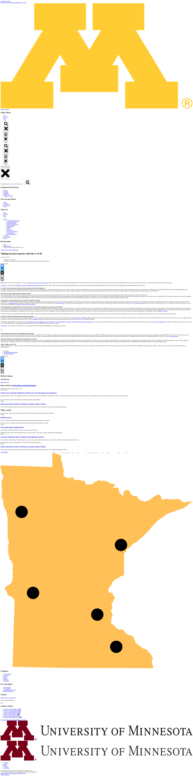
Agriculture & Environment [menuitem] (13, 220)
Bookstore (6, 193)
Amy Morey (3, 285)
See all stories (4, 452)
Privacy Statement (5, 773)
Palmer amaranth (13, 303)
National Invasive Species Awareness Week (38, 282)
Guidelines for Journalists (10, 690)
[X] (96, 272)
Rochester (6, 679)
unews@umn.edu (5, 697)
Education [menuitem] (9, 227)
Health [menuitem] (8, 228)
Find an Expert (7, 687)
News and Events (5, 109)
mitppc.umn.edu (174, 336)
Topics (5, 202)
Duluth (5, 677)
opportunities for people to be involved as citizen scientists (40, 321)
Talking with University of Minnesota (9, 250)
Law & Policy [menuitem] (10, 230)
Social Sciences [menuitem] (10, 233)
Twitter (27, 304)
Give (5, 119)
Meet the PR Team (8, 691)
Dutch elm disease (59, 303)
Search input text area (6, 184)
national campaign (37, 319)
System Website (7, 674)
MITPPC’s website (162, 311)
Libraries (6, 191)
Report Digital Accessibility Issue (18, 773)
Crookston (6, 675)
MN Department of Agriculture (64, 321)
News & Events (7, 246)
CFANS (47, 340)
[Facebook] (96, 266)
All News (6, 203)
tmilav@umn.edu (5, 382)
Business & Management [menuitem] (13, 224)
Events (5, 206)
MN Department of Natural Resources (83, 321)
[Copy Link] (96, 279)
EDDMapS (84, 317)
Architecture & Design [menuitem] (12, 222)
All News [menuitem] (6, 235)
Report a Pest (76, 317)
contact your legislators (159, 321)
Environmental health (9, 353)
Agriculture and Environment (11, 352)
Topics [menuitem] (5, 219)
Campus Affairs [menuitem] (10, 226)
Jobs (5, 118)
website (33, 304)
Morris (5, 678)
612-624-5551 (12, 697)
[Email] (96, 276)
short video (138, 303)
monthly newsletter (20, 304)
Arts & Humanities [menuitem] (11, 223)
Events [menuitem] (5, 238)
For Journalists (7, 205)
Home (5, 244)
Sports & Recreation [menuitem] (11, 234)
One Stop (6, 117)
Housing (6, 190)
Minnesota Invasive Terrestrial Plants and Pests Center (30, 285)
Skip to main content (5, 1)
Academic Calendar (8, 196)
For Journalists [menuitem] (7, 237)
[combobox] (18, 184)
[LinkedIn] (96, 269)
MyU (5, 115)
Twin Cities (6, 681)
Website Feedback (5, 774)
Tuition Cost (6, 194)
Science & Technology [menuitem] (12, 231)
